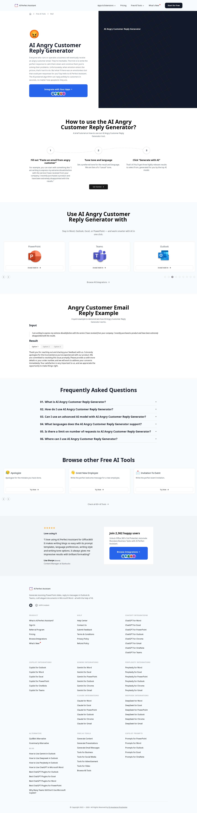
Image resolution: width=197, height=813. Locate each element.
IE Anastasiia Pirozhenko (118, 807)
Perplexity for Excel (133, 672)
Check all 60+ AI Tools (97, 504)
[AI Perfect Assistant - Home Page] (30, 14)
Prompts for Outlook (134, 747)
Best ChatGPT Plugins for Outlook (43, 772)
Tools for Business (85, 752)
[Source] (57, 561)
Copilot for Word (36, 672)
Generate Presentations (87, 743)
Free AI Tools (41, 14)
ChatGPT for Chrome (134, 639)
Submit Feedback (84, 629)
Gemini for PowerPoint (87, 676)
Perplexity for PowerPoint (136, 676)
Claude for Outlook (85, 714)
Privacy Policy (83, 639)
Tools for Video (83, 766)
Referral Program (36, 629)
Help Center (82, 620)
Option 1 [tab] (35, 347)
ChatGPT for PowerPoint (135, 629)
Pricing (123, 5)
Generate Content (85, 738)
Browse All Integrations (97, 282)
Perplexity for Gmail (133, 690)
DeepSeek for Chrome (134, 719)
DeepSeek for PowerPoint (136, 710)
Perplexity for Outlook (134, 681)
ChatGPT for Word (133, 620)
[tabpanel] (62, 359)
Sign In (32, 625)
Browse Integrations (38, 639)
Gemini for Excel (84, 672)
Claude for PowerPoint (87, 710)
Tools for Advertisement (87, 761)
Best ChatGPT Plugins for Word (42, 781)
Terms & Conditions (85, 634)
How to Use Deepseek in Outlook (43, 758)
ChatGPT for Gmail (133, 643)
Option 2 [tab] (46, 347)
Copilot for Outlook (37, 667)
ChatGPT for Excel (133, 625)
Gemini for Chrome (85, 685)
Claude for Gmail (84, 723)
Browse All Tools (84, 770)
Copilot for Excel (36, 676)
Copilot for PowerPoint (39, 681)
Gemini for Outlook (85, 681)
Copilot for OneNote (38, 685)
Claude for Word (84, 701)
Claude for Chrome (85, 719)
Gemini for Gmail (84, 690)
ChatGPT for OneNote (134, 648)
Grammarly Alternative (39, 743)
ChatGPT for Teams (133, 652)
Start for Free (174, 5)
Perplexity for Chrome (134, 685)
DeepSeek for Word (133, 701)
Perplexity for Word (133, 667)
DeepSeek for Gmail (134, 723)
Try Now (33, 490)
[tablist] (46, 346)
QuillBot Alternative (37, 738)
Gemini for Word (84, 667)
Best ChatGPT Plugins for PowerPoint (45, 785)
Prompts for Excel (133, 752)
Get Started (97, 187)
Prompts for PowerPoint (135, 738)
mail (52, 14)
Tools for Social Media (86, 757)
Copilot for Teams (36, 690)
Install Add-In (33, 268)
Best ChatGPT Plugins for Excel (42, 776)
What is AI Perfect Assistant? (41, 620)
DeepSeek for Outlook (135, 714)
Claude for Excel (84, 705)
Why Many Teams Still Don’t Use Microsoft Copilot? (47, 791)
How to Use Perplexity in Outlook (43, 763)
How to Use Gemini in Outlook (42, 753)
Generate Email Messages (88, 747)
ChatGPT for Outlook (134, 634)
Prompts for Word (133, 743)
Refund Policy (83, 643)
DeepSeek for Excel (133, 705)
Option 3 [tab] (57, 347)
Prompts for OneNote (134, 757)
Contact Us (82, 625)
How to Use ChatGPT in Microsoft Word (46, 767)
